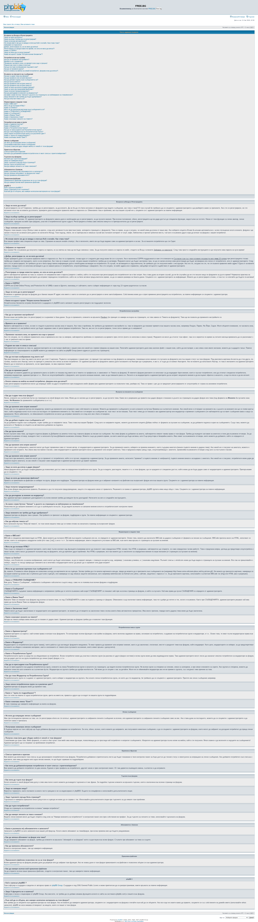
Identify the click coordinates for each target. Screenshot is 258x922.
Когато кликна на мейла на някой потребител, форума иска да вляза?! (31, 71)
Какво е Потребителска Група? (16, 128)
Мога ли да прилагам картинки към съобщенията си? (24, 109)
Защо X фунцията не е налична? (16, 189)
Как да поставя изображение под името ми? (21, 67)
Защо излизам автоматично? (15, 41)
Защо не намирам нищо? (13, 161)
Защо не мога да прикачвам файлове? (18, 89)
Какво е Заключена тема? (14, 117)
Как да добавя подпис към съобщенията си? (21, 80)
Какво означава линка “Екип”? (15, 137)
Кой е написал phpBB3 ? (13, 188)
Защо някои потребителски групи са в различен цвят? (25, 134)
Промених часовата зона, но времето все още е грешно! (25, 63)
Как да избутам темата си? (14, 99)
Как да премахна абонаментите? (16, 175)
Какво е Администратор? (13, 124)
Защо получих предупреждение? (16, 91)
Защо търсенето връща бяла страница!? (20, 162)
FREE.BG (151, 9)
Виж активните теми (28, 24)
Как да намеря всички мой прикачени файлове (22, 182)
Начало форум (9, 27)
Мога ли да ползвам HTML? (14, 106)
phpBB (120, 920)
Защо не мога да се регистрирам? (17, 52)
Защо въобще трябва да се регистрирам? (20, 39)
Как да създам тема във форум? (16, 76)
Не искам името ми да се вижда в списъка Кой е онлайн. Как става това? (32, 43)
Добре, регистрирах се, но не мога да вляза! (21, 47)
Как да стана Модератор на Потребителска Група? (23, 132)
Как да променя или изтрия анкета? (18, 84)
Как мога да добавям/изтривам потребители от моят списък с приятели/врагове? (35, 153)
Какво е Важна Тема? (12, 115)
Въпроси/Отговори (238, 17)
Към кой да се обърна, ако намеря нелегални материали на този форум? (32, 191)
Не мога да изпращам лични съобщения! (19, 143)
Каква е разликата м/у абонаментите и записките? (23, 171)
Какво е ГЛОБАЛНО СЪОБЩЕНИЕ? (17, 111)
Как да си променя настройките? (16, 59)
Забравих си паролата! (13, 45)
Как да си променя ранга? (14, 69)
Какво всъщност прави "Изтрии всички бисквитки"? (23, 54)
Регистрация (16, 17)
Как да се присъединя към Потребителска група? (23, 130)
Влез (7, 17)
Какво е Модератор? (12, 126)
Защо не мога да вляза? (13, 37)
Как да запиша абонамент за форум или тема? (22, 173)
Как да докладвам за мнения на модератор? (21, 93)
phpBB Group (57, 885)
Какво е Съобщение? (12, 113)
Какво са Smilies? (10, 108)
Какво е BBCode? (10, 104)
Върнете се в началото (11, 212)
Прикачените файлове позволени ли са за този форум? (25, 180)
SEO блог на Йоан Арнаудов (134, 921)
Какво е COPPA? (10, 50)
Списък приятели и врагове (14, 152)
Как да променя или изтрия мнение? (18, 78)
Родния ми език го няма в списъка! (17, 65)
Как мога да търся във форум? (15, 159)
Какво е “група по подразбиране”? (17, 135)
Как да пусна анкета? (12, 82)
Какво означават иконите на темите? (18, 119)
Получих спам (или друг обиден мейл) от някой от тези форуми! (28, 146)
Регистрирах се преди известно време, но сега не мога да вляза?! (29, 49)
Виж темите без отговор (11, 24)
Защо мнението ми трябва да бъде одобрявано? (23, 97)
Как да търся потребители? (14, 164)
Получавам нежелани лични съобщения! (19, 144)
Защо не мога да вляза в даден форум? (19, 87)
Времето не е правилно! (13, 61)
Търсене (251, 17)
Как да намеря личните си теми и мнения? (20, 166)
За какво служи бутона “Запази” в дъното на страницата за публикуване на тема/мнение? (38, 95)
